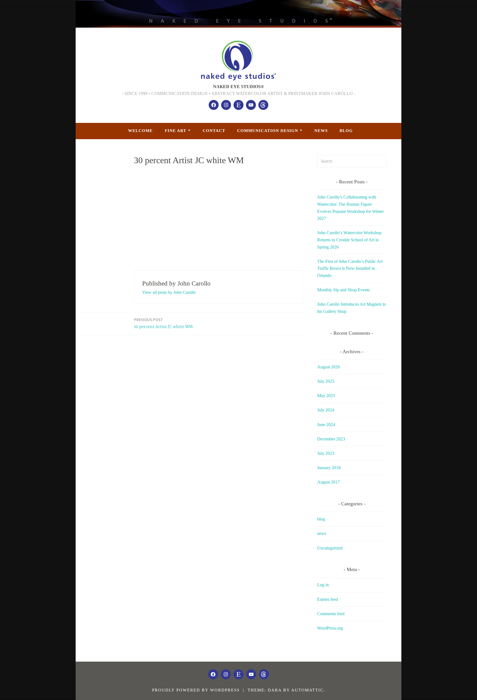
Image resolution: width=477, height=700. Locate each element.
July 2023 (325, 453)
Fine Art (175, 130)
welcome (140, 130)
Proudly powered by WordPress (196, 690)
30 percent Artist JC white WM (163, 323)
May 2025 (326, 395)
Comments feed (330, 613)
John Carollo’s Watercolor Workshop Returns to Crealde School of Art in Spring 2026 (349, 239)
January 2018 (329, 467)
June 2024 (326, 424)
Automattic (307, 690)
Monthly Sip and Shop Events (343, 289)
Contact (214, 130)
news (321, 130)
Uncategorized (330, 548)
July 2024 (325, 410)
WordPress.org (330, 628)
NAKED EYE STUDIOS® (238, 86)
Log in (323, 584)
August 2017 (328, 482)
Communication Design (267, 130)
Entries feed (327, 599)
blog (346, 130)
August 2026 (328, 366)
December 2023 (331, 439)
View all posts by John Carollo (169, 292)
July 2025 (325, 381)
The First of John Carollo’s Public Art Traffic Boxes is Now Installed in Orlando (350, 268)
